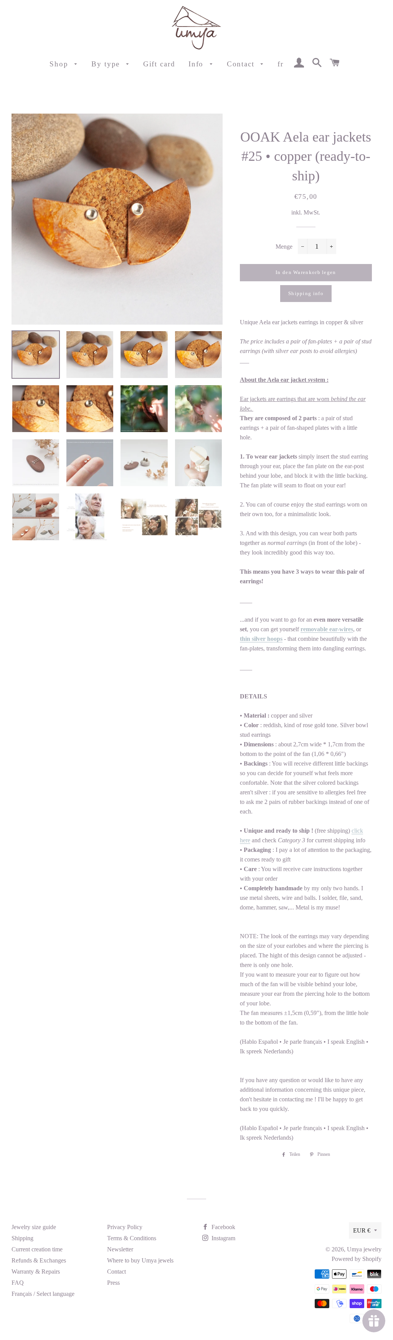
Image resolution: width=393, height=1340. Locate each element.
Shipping (22, 1238)
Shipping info (306, 293)
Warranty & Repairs (36, 1271)
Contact (242, 64)
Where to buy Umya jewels (140, 1260)
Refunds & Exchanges (39, 1260)
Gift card (159, 64)
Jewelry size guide (34, 1227)
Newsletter (120, 1249)
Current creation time (37, 1249)
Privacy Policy (124, 1227)
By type (106, 64)
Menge (284, 246)
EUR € (361, 1230)
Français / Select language (43, 1293)
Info (197, 64)
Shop (60, 64)
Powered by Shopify (356, 1259)
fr (280, 64)
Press (113, 1282)
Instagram (222, 1238)
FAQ (18, 1282)
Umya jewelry (364, 1249)
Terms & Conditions (131, 1238)
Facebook (222, 1227)
